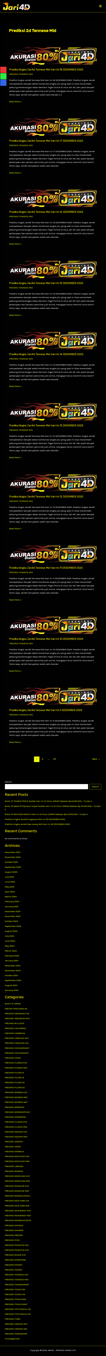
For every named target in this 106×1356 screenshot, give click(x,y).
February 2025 (12, 901)
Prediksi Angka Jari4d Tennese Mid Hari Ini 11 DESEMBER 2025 (46, 567)
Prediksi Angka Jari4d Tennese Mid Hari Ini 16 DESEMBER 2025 (46, 211)
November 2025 (12, 857)
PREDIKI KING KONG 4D (16, 1008)
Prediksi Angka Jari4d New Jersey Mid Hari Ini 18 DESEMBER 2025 (37, 824)
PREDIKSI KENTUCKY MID (17, 1161)
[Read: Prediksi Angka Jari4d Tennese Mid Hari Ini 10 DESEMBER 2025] (53, 625)
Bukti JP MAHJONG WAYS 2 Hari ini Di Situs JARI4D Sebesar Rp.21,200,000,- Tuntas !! (46, 814)
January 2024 (11, 960)
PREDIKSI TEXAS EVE (15, 1294)
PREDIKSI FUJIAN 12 (14, 1072)
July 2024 (9, 936)
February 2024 (12, 955)
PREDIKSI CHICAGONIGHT (17, 1048)
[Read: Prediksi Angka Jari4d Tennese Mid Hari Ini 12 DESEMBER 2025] (53, 482)
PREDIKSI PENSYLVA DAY (17, 1245)
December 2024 (12, 911)
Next (96, 759)
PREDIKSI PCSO (12, 1240)
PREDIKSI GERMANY (14, 1107)
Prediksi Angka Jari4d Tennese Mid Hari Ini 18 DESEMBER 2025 (46, 69)
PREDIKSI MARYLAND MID (17, 1181)
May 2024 (9, 946)
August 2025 (11, 872)
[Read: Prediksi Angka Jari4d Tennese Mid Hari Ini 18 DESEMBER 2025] (53, 55)
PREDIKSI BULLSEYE (14, 1023)
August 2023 (11, 985)
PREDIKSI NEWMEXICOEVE (18, 1220)
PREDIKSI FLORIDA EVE (16, 1062)
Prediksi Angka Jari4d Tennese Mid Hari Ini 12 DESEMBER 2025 (46, 496)
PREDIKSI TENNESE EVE (16, 1274)
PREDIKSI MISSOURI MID (17, 1191)
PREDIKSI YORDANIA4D (16, 1333)
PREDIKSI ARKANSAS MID (17, 1018)
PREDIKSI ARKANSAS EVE (17, 1013)
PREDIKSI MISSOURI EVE (17, 1186)
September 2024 (13, 926)
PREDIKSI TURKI (12, 1319)
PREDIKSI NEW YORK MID (17, 1205)
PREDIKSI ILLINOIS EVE (16, 1122)
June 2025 (10, 881)
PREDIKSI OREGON (14, 1235)
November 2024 (12, 916)
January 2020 (11, 990)
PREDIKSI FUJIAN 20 (15, 1082)
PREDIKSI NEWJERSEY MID (18, 1215)
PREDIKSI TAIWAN (13, 1269)
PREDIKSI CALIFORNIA (15, 1028)
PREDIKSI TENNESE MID (21, 74)
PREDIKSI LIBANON (14, 1166)
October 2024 (11, 921)
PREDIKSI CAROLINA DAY (17, 1038)
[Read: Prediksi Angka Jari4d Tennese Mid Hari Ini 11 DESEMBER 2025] (53, 554)
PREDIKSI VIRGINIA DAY (16, 1324)
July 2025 (9, 877)
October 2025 (11, 862)
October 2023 (11, 975)
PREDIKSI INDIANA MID (16, 1136)
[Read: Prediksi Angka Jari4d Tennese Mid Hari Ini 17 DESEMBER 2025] (53, 127)
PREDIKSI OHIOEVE (14, 1225)
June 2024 (10, 941)
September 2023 (13, 980)
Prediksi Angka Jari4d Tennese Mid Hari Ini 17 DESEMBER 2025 (46, 140)
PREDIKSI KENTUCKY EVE (17, 1156)
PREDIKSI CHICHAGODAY (17, 1053)
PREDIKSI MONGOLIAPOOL (17, 1195)
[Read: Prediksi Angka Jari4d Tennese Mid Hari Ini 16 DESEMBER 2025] (53, 198)
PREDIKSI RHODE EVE (15, 1255)
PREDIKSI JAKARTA (14, 1141)
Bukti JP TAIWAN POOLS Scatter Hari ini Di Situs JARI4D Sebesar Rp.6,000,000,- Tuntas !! (48, 801)
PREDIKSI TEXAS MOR (15, 1299)
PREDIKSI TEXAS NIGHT (16, 1304)
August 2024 (11, 931)
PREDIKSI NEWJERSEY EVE (18, 1210)
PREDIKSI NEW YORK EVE (17, 1200)
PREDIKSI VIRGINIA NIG (16, 1329)
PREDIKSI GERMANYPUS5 (17, 1112)
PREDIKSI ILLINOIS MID (16, 1127)
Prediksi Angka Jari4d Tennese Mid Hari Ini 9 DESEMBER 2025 (45, 710)
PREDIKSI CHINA (13, 1058)
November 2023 (13, 970)
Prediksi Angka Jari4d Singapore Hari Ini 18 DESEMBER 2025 (35, 819)
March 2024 (11, 950)
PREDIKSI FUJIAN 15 (14, 1077)
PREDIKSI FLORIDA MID (16, 1067)
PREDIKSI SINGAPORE (15, 1259)
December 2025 (12, 852)
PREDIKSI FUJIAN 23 (15, 1087)
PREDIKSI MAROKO (14, 1171)
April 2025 (10, 891)
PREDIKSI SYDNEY (13, 1265)
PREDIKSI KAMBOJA (14, 1151)
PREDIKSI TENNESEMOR (17, 1284)
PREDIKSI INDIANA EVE (16, 1131)
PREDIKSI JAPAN (13, 1146)
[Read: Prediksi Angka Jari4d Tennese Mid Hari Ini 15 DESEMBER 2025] (53, 269)
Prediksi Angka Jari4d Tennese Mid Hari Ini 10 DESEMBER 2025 (46, 638)
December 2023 (12, 965)
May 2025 (9, 886)
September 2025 (13, 867)
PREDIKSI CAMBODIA (15, 1033)
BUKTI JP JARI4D (13, 1003)
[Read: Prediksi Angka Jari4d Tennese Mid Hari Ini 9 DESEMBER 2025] (53, 696)
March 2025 (11, 896)
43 (54, 759)
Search (8, 781)
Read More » (15, 101)
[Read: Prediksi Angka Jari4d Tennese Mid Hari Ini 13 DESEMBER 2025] (53, 411)
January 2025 (11, 906)
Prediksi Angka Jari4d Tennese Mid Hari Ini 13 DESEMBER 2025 (46, 425)
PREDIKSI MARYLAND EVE (17, 1176)
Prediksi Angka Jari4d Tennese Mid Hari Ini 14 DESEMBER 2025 (46, 354)
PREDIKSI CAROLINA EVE (17, 1043)
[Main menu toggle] (100, 6)
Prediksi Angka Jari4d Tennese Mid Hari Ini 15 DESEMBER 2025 (46, 283)
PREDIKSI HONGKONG (15, 1117)
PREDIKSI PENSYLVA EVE (17, 1250)
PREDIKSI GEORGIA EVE (16, 1092)
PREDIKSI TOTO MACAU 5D (18, 1314)
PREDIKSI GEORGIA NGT (16, 1102)
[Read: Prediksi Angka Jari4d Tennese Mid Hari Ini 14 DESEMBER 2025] (53, 340)
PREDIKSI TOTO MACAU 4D (18, 1309)
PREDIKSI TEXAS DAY (15, 1289)
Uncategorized (12, 1338)
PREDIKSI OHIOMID (14, 1230)
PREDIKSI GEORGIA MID (16, 1097)
